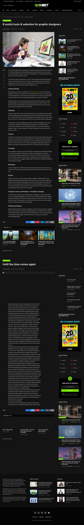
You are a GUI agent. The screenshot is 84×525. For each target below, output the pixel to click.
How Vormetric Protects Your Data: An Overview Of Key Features (46, 499)
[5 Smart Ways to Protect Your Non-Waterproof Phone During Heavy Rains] (46, 235)
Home (7, 10)
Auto (28, 10)
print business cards (34, 92)
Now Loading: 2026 (8, 429)
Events (57, 10)
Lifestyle (34, 10)
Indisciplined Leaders (67, 10)
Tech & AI (13, 10)
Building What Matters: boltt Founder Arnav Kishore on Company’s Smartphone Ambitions (73, 491)
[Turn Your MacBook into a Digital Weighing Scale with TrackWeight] (28, 235)
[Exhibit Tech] (42, 5)
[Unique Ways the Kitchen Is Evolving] (70, 175)
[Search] (78, 10)
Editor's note (6, 260)
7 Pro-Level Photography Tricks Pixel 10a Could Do (9, 242)
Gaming (60, 222)
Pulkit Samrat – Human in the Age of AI (73, 483)
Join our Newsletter (19, 1)
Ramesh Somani (7, 269)
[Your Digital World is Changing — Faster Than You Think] (62, 308)
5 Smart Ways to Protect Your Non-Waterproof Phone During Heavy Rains (46, 243)
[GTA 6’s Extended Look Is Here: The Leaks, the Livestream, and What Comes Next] (70, 216)
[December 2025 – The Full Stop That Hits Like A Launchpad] (28, 423)
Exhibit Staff (71, 206)
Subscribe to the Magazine (8, 1)
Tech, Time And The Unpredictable (43, 430)
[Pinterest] (4, 83)
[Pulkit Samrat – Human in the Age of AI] (61, 484)
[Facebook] (4, 73)
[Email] (4, 87)
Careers (41, 517)
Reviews (21, 10)
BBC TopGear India (29, 1)
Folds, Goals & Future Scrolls (73, 299)
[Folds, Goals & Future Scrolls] (62, 301)
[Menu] (3, 10)
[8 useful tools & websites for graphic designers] (28, 66)
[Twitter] (4, 77)
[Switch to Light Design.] (80, 10)
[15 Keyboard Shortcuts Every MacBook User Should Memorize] (62, 63)
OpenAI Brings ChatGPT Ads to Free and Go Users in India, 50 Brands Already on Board (45, 484)
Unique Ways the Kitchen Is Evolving (71, 183)
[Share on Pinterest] (78, 29)
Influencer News (37, 1)
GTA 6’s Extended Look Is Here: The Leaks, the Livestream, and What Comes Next (71, 226)
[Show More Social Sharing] (80, 29)
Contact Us (48, 517)
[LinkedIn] (4, 80)
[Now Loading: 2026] (11, 423)
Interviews (49, 10)
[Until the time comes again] (28, 273)
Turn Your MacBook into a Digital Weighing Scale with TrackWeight (27, 243)
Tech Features (65, 185)
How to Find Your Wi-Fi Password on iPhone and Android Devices (72, 70)
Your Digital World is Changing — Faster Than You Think (74, 307)
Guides (42, 10)
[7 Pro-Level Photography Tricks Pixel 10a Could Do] (11, 235)
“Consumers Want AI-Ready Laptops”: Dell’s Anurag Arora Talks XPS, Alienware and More (73, 499)
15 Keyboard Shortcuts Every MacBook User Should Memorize (73, 63)
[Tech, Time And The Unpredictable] (46, 423)
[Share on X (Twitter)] (76, 29)
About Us (35, 517)
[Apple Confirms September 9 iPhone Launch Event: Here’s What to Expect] (70, 195)
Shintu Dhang (73, 185)
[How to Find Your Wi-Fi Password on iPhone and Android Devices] (62, 70)
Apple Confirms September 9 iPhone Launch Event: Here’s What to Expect (71, 204)
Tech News (64, 206)
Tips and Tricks (6, 20)
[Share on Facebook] (74, 29)
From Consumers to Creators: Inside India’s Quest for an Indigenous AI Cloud (45, 492)
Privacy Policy (70, 158)
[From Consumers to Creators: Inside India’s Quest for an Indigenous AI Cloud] (33, 492)
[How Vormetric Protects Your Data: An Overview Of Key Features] (33, 500)
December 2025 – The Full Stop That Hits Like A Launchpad (27, 431)
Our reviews (5, 488)
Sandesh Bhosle (7, 29)
